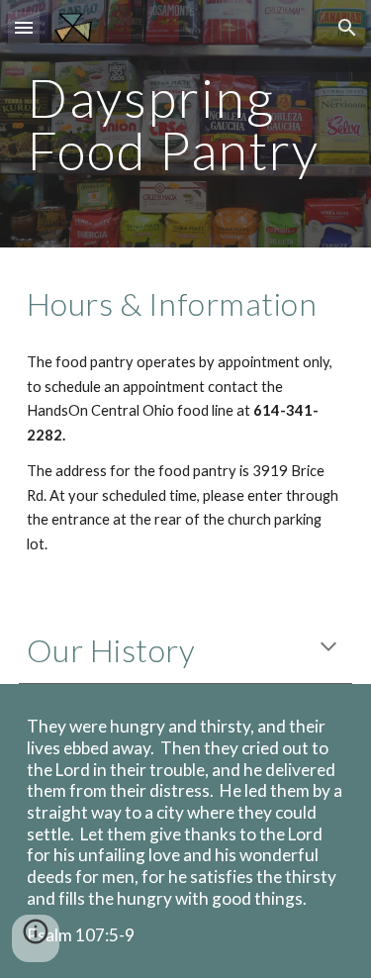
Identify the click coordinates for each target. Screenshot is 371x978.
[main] (186, 124)
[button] (23, 27)
